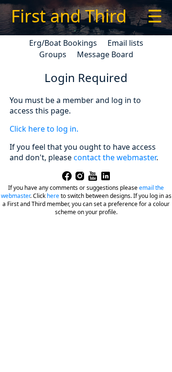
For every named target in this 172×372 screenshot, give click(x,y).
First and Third (69, 16)
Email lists (125, 43)
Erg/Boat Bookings (63, 43)
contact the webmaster (115, 157)
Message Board (105, 54)
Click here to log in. (44, 129)
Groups (52, 54)
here (53, 196)
